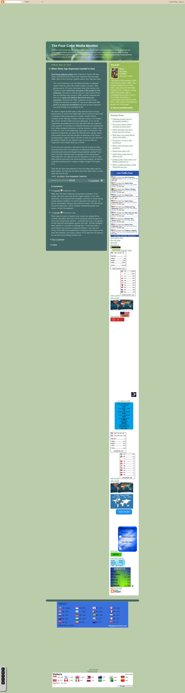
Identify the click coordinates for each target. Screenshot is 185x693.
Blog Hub (113, 243)
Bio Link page (115, 240)
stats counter (115, 295)
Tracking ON (131, 236)
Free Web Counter (117, 558)
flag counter (114, 298)
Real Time (124, 236)
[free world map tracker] (121, 310)
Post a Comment (58, 239)
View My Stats (126, 250)
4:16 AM (56, 191)
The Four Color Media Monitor (75, 46)
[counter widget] (121, 493)
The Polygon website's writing (62, 74)
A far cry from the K (129, 179)
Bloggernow (114, 245)
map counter (115, 316)
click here (114, 551)
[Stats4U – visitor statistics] (120, 585)
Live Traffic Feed (125, 173)
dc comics (61, 176)
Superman (83, 176)
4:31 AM (56, 213)
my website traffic (124, 401)
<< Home (53, 245)
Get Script (117, 236)
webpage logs (93, 671)
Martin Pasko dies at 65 (121, 151)
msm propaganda (72, 176)
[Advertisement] (92, 17)
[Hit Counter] (125, 248)
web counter (114, 478)
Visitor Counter (124, 512)
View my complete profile (123, 108)
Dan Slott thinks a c (129, 196)
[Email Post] (101, 181)
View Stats (124, 428)
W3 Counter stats (116, 238)
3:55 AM (72, 180)
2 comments (94, 181)
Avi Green (123, 71)
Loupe (3, 687)
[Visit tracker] (121, 508)
